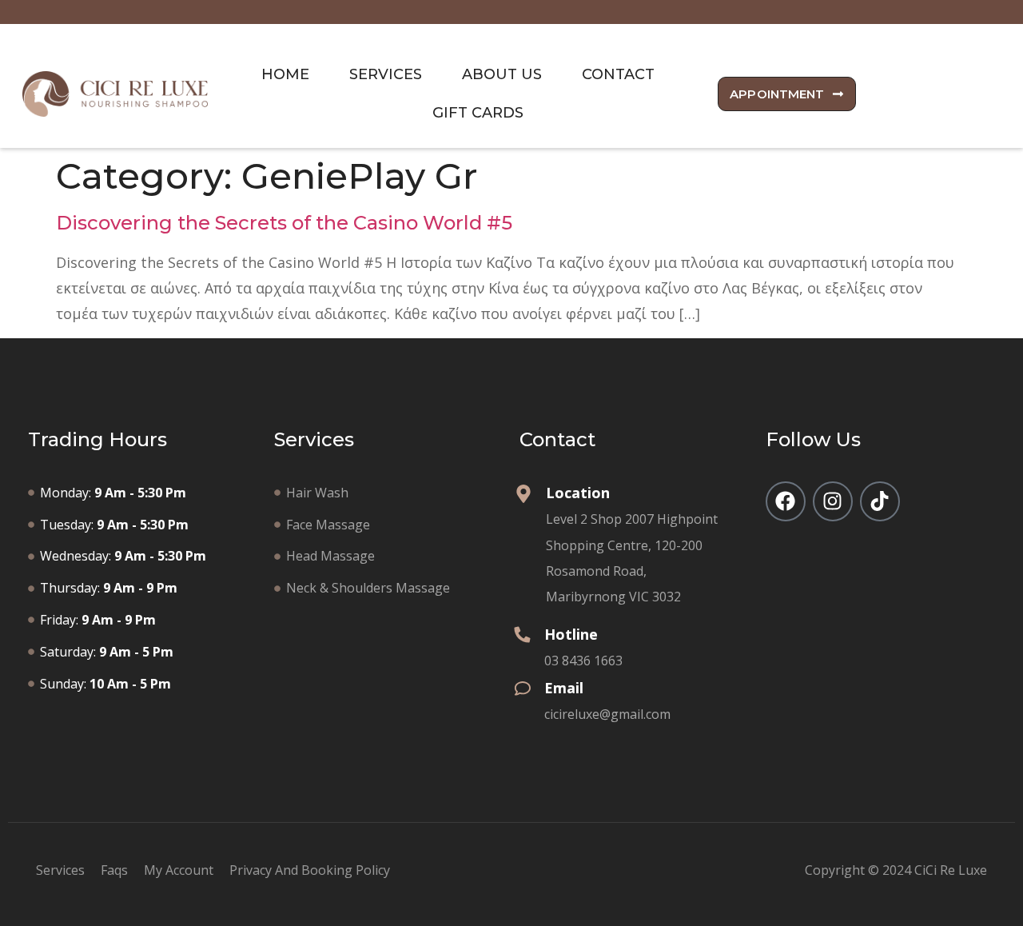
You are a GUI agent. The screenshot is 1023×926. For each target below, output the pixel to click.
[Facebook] (786, 501)
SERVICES (385, 74)
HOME (285, 74)
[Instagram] (833, 501)
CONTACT (618, 74)
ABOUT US (502, 74)
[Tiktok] (880, 501)
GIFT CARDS (477, 113)
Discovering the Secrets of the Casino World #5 (284, 222)
